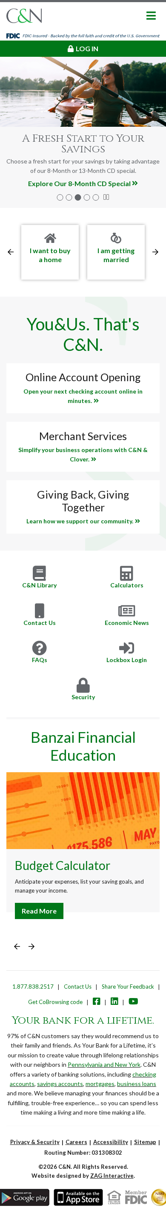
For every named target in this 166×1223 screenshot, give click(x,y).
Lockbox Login (126, 659)
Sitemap (145, 1141)
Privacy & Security (35, 1141)
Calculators (126, 585)
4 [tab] (87, 197)
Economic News (127, 622)
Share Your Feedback (128, 986)
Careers (76, 1141)
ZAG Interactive (112, 1175)
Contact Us (39, 622)
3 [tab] (78, 197)
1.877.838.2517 (33, 986)
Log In (87, 48)
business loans (136, 1083)
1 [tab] (60, 197)
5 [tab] (96, 197)
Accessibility (110, 1141)
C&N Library (39, 585)
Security (83, 697)
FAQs (39, 659)
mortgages (100, 1083)
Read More (39, 911)
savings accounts (60, 1083)
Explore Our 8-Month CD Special (79, 183)
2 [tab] (69, 197)
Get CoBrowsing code (55, 1001)
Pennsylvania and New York (104, 1064)
